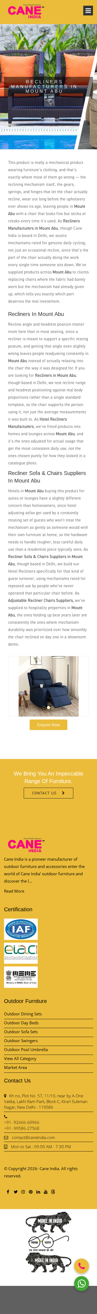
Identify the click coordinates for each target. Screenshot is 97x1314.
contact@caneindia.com (33, 1137)
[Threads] (53, 1191)
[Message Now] (81, 1283)
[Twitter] (15, 1192)
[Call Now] (81, 1266)
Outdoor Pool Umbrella (26, 1049)
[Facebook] (8, 1192)
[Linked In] (38, 1192)
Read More (14, 891)
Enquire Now (48, 724)
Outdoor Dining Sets (23, 1013)
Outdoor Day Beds (21, 1022)
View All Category (20, 1058)
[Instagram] (23, 1192)
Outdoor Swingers (21, 1040)
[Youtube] (45, 1192)
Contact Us (44, 793)
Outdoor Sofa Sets (21, 1031)
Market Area (15, 1067)
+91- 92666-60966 (21, 1122)
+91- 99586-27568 (21, 1128)
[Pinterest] (30, 1192)
